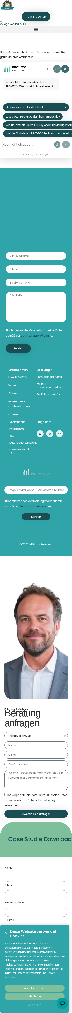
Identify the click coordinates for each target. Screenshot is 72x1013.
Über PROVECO (17, 377)
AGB (12, 436)
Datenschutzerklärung (35, 336)
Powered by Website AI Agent (36, 154)
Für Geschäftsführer (49, 377)
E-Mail (8, 885)
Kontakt (13, 414)
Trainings (14, 393)
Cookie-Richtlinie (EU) (20, 451)
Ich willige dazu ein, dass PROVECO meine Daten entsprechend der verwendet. (36, 800)
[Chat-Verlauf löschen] (57, 69)
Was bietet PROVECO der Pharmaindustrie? (33, 117)
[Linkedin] (40, 433)
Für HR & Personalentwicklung (50, 385)
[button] (36, 29)
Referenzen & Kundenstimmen (19, 404)
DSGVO (9, 920)
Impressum (16, 429)
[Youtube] (59, 433)
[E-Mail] (49, 69)
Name (8, 868)
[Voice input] (57, 144)
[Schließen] (65, 69)
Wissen (12, 385)
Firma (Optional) (15, 902)
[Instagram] (49, 433)
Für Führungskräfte (48, 394)
